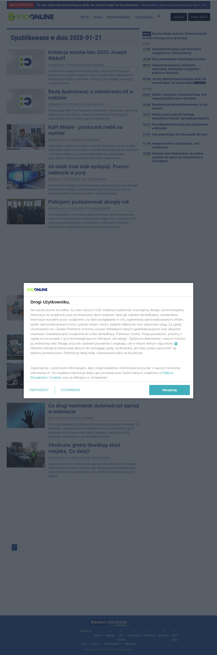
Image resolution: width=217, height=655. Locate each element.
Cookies (55, 377)
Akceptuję (169, 390)
